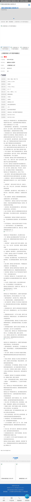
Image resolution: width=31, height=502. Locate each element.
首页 (7, 21)
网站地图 (26, 491)
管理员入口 (20, 491)
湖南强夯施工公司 (8, 478)
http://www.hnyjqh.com (5, 450)
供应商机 (11, 21)
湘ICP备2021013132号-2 (19, 487)
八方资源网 (11, 491)
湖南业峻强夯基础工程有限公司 (12, 489)
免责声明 (16, 491)
